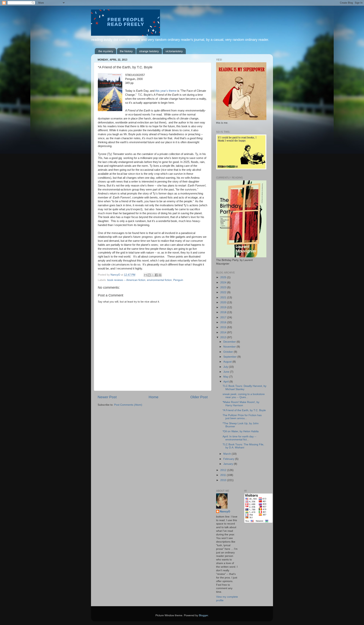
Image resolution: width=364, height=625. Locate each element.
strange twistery (149, 51)
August (227, 361)
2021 (223, 297)
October (228, 351)
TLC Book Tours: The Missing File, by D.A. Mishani (243, 446)
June (226, 371)
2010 (223, 480)
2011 (223, 475)
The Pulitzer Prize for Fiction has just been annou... (242, 417)
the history (126, 51)
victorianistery (174, 51)
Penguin (178, 280)
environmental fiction (159, 280)
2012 (223, 470)
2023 (223, 287)
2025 (223, 277)
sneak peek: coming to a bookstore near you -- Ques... (244, 396)
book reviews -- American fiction (126, 280)
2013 (223, 337)
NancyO (225, 511)
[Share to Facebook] (156, 275)
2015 (223, 327)
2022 (223, 292)
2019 (223, 307)
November (230, 346)
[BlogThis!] (149, 275)
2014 (223, 332)
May (226, 376)
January (228, 463)
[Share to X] (153, 275)
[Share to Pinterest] (160, 275)
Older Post (199, 397)
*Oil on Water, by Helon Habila (241, 431)
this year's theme (166, 90)
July (226, 366)
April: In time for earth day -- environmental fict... (239, 438)
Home (153, 397)
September (230, 356)
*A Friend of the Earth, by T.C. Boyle (244, 410)
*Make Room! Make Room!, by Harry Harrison (241, 404)
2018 (223, 312)
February (229, 458)
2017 (223, 317)
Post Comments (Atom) (128, 404)
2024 (223, 282)
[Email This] (145, 275)
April (226, 381)
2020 (223, 302)
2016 (223, 322)
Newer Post (107, 397)
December (230, 341)
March (227, 453)
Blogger (203, 615)
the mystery (105, 51)
